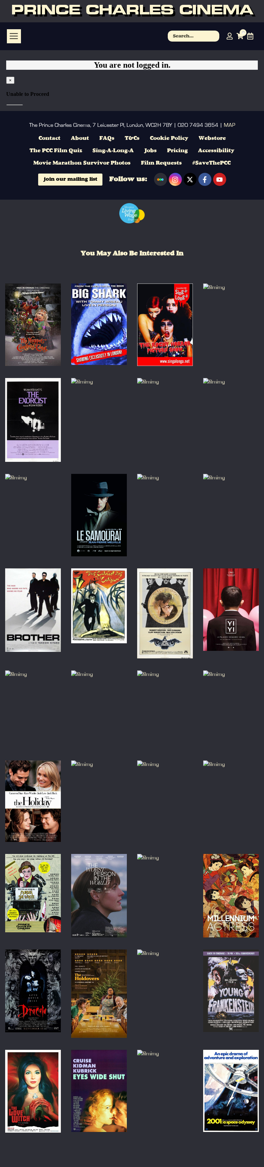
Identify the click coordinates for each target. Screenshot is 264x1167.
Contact (49, 138)
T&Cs (132, 138)
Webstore (212, 138)
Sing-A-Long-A (113, 151)
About (80, 138)
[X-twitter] (190, 179)
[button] (14, 36)
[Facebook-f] (204, 179)
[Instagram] (175, 179)
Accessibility (216, 151)
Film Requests (161, 163)
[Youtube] (219, 179)
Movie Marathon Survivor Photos (82, 163)
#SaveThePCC (211, 163)
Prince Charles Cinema (132, 11)
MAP (229, 125)
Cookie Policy (169, 138)
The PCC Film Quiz (56, 151)
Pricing (177, 151)
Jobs (150, 151)
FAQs (106, 138)
